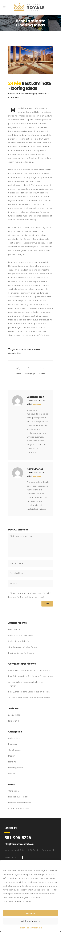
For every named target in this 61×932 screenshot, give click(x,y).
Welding (12, 773)
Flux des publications (18, 796)
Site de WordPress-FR (18, 808)
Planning (30, 93)
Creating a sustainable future (22, 647)
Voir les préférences (30, 921)
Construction (14, 750)
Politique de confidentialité (30, 928)
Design (11, 755)
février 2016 (13, 720)
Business (36, 349)
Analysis (19, 349)
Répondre (37, 404)
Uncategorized (15, 767)
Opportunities (14, 353)
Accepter (30, 913)
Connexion (13, 790)
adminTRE (43, 93)
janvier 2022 (14, 715)
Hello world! (14, 629)
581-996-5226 (17, 837)
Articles (27, 349)
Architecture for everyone (20, 635)
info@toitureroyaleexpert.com (18, 844)
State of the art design (19, 641)
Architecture (14, 738)
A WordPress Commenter (20, 670)
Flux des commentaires (19, 802)
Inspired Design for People (21, 653)
